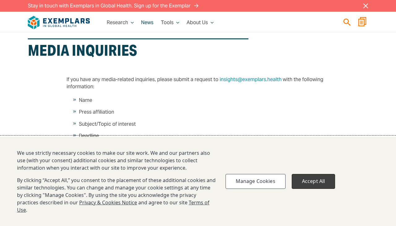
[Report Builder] (362, 22)
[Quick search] (347, 22)
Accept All (313, 181)
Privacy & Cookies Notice (108, 202)
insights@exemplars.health (251, 79)
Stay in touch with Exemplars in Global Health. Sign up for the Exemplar (110, 5)
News (147, 22)
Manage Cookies (255, 181)
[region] (198, 181)
